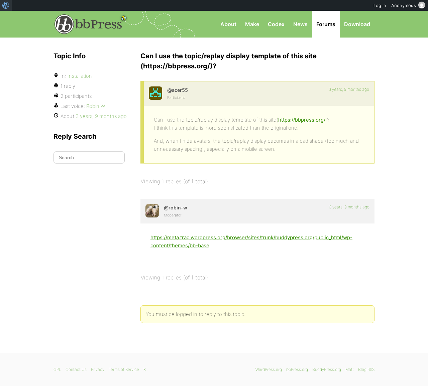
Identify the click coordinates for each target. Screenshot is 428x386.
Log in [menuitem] (379, 5)
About (228, 24)
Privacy (97, 369)
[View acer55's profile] (155, 93)
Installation (80, 76)
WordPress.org (268, 369)
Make (252, 24)
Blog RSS (366, 369)
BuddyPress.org (326, 369)
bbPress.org (88, 24)
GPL (57, 369)
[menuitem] (6, 5)
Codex (276, 24)
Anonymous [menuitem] (403, 5)
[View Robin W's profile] (152, 210)
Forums (325, 24)
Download (357, 24)
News (300, 24)
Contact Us (76, 369)
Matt (349, 369)
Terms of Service (124, 369)
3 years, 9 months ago (349, 89)
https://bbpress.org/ (301, 120)
